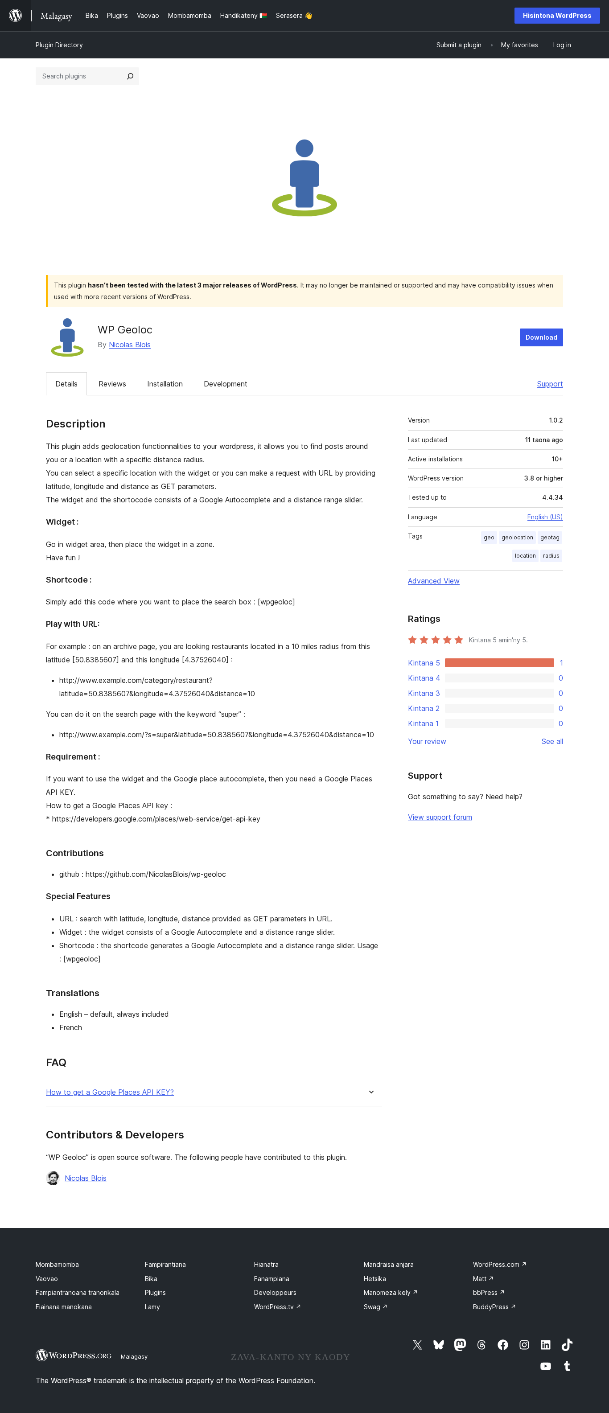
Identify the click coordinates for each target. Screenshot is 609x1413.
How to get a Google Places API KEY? (110, 1092)
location (525, 555)
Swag (376, 1306)
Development (225, 383)
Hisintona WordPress (557, 15)
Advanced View (434, 580)
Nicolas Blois (130, 344)
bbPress (489, 1292)
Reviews (112, 383)
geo (489, 537)
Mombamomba (57, 1264)
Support (550, 383)
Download (541, 337)
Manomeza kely (391, 1292)
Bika (151, 1278)
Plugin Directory (59, 45)
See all (552, 741)
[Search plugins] (130, 76)
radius (551, 555)
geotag (550, 537)
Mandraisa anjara (389, 1264)
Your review (427, 741)
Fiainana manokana (64, 1306)
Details (66, 383)
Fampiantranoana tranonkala (77, 1292)
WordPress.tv (277, 1306)
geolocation (517, 537)
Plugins (155, 1292)
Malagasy (134, 1356)
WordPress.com (500, 1264)
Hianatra (266, 1264)
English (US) (545, 517)
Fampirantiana (165, 1264)
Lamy (152, 1306)
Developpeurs (275, 1292)
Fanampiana (271, 1278)
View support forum (440, 817)
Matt (483, 1278)
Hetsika (375, 1278)
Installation (165, 383)
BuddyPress (494, 1306)
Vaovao (47, 1278)
